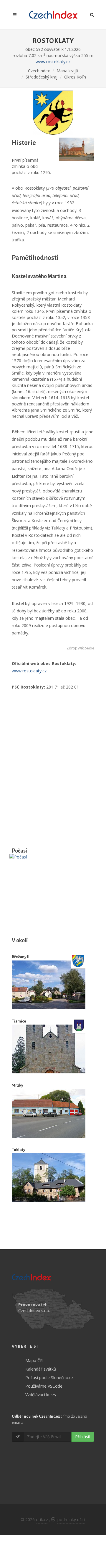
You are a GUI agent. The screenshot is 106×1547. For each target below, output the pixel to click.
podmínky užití (71, 1519)
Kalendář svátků (40, 1369)
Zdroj (71, 648)
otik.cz (42, 1519)
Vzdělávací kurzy (40, 1394)
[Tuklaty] (48, 1177)
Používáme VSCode (43, 1386)
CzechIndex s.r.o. (34, 1310)
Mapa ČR (34, 1360)
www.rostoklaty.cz (53, 61)
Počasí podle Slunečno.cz (49, 1377)
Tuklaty (18, 1149)
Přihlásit (82, 1436)
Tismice (19, 1021)
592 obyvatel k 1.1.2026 (58, 49)
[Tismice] (48, 1049)
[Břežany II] (48, 985)
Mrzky (17, 1085)
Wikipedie (86, 648)
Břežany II (20, 957)
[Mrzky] (48, 1113)
